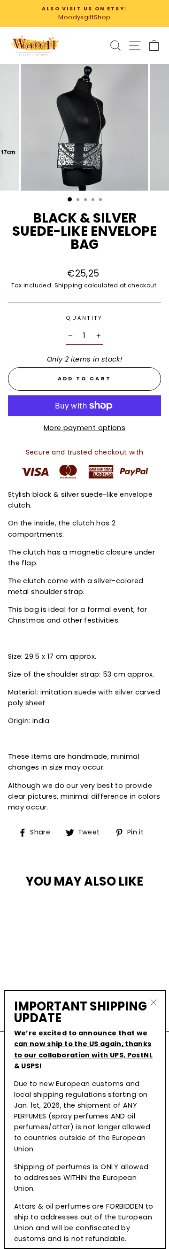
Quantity (84, 318)
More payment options (84, 427)
